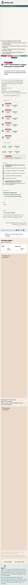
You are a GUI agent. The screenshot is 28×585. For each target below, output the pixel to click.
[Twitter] (18, 230)
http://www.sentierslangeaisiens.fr (13, 196)
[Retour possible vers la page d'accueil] (7, 2)
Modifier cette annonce (21, 225)
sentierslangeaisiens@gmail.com (13, 194)
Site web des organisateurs (11, 95)
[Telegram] (23, 230)
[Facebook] (16, 230)
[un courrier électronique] (22, 230)
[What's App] (20, 230)
